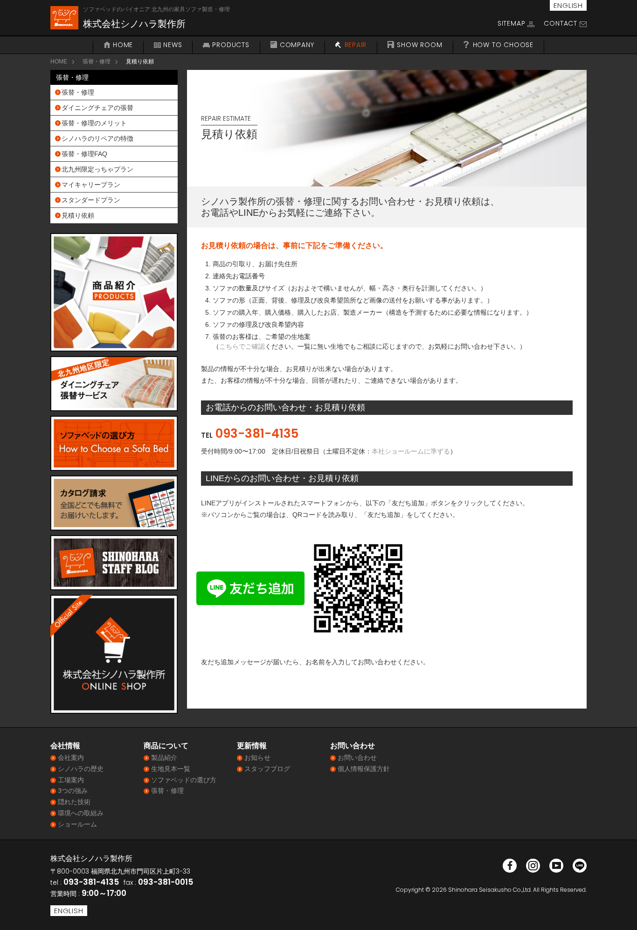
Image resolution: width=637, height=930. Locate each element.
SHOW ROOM (419, 45)
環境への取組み (81, 813)
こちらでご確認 (242, 346)
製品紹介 (164, 757)
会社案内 (71, 757)
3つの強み (73, 790)
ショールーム (77, 824)
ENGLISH (568, 5)
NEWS (172, 45)
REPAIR (356, 45)
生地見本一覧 (170, 768)
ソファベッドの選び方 (183, 780)
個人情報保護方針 (364, 768)
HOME (123, 45)
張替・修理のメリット (94, 123)
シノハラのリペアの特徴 (97, 138)
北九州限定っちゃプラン (97, 169)
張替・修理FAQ (84, 154)
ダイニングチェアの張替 (97, 107)
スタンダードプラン (91, 200)
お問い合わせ (357, 757)
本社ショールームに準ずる (411, 451)
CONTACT (560, 23)
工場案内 (71, 780)
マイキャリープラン (91, 184)
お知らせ (257, 757)
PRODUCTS (230, 45)
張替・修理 (97, 61)
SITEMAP (512, 23)
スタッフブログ (267, 768)
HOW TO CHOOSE (503, 45)
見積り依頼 (78, 215)
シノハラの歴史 (81, 768)
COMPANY (297, 45)
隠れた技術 (74, 802)
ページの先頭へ (617, 910)
